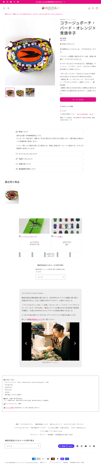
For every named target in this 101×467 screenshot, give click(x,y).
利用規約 (50, 435)
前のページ (8, 14)
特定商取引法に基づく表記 (77, 462)
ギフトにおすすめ (82, 114)
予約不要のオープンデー (38, 428)
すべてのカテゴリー (26, 14)
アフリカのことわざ (55, 431)
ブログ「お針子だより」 (79, 428)
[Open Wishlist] (92, 8)
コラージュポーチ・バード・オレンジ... (51, 14)
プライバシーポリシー (55, 462)
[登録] (63, 277)
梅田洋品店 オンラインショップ (17, 462)
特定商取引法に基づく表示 (64, 435)
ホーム (16, 14)
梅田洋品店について (35, 319)
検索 (17, 424)
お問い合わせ (64, 428)
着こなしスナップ (56, 424)
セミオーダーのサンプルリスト (74, 424)
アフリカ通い (44, 431)
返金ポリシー (43, 462)
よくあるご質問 (53, 428)
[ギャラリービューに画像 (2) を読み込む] (20, 92)
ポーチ (36, 14)
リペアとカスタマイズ (21, 428)
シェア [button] (64, 111)
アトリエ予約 (9, 408)
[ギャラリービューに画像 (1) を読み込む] (9, 92)
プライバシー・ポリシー (38, 435)
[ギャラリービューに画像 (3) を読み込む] (30, 92)
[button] (4, 8)
